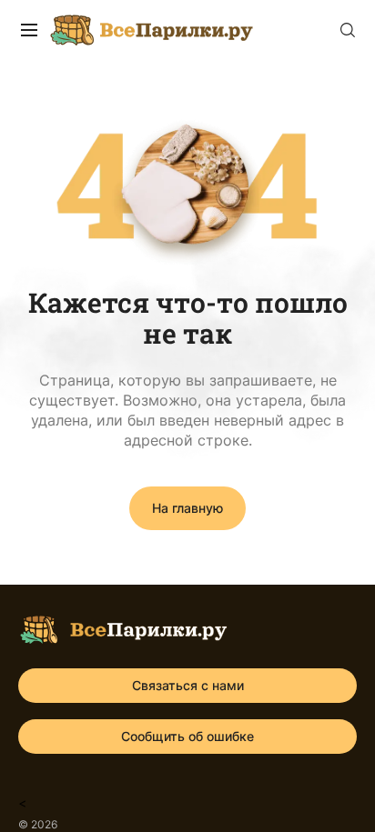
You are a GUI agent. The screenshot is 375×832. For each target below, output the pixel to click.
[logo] (123, 632)
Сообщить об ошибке (187, 736)
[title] (29, 30)
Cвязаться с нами (188, 685)
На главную (187, 508)
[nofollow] (348, 30)
